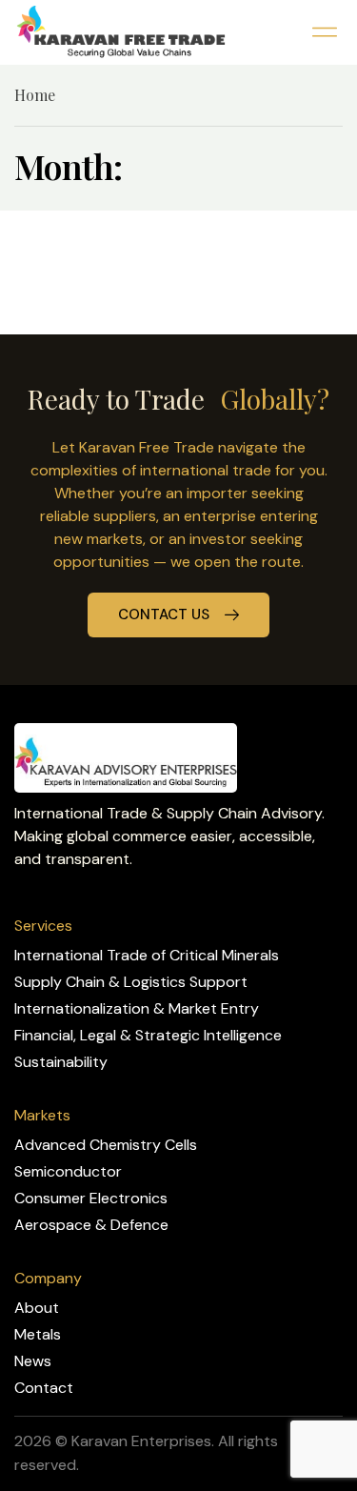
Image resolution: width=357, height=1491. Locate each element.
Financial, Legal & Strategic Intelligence (148, 1035)
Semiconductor (68, 1171)
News (32, 1361)
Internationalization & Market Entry (136, 1008)
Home (34, 95)
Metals (37, 1334)
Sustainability (61, 1062)
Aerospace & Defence (91, 1225)
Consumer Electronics (91, 1198)
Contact (43, 1388)
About (36, 1308)
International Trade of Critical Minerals (146, 955)
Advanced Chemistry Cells (105, 1145)
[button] (324, 31)
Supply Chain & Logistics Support (131, 982)
